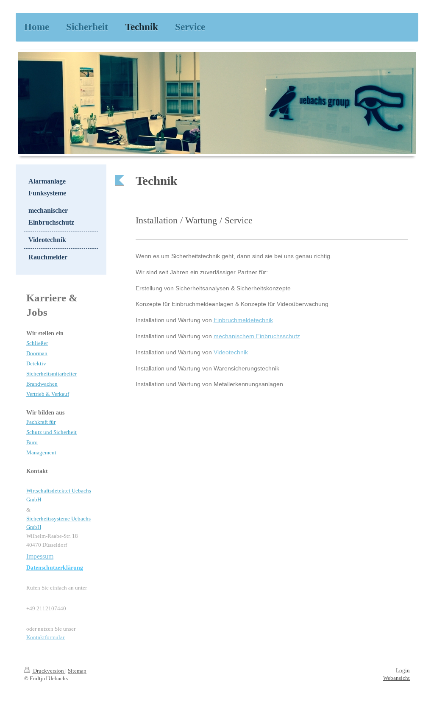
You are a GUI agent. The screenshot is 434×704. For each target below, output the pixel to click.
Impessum (39, 556)
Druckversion (48, 671)
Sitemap (77, 671)
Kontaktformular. (45, 637)
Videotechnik (231, 352)
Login (403, 670)
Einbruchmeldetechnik (243, 320)
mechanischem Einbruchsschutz (257, 336)
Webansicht (396, 678)
